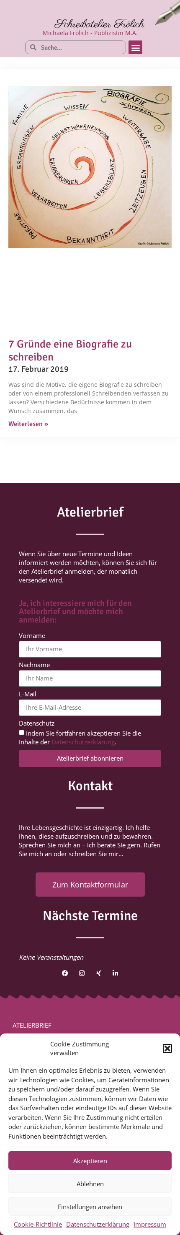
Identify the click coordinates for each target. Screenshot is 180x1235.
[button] (167, 1048)
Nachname (34, 665)
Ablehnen (90, 1184)
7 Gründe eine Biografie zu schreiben (70, 351)
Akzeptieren (90, 1161)
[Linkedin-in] (115, 973)
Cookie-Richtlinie (38, 1224)
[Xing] (98, 973)
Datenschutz (36, 723)
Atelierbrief (32, 1025)
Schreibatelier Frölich (99, 24)
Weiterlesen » (28, 424)
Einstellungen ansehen (90, 1206)
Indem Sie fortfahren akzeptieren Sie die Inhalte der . (80, 737)
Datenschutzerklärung (97, 1224)
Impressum (150, 1224)
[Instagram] (82, 973)
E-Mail (27, 694)
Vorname (32, 636)
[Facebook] (65, 973)
